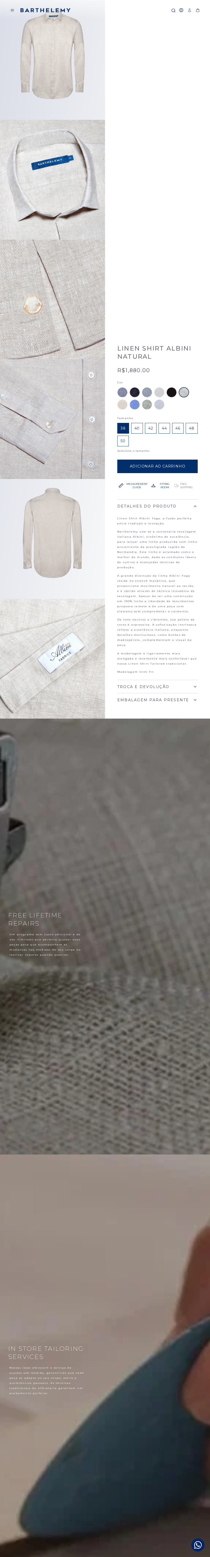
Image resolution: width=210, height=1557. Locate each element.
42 (150, 428)
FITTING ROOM (165, 485)
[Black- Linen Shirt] (171, 392)
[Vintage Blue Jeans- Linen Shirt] (122, 392)
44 (164, 428)
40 (137, 428)
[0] (198, 10)
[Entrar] (189, 10)
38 (123, 428)
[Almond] (122, 404)
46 (177, 428)
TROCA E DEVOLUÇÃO (143, 686)
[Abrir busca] (173, 10)
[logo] (45, 10)
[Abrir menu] (12, 10)
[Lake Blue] (135, 404)
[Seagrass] (147, 404)
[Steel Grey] (159, 404)
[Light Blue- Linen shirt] (147, 392)
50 (123, 441)
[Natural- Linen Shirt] (184, 392)
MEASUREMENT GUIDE (137, 485)
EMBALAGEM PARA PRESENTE (153, 700)
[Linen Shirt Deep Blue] (135, 392)
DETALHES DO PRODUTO (147, 506)
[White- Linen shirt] (159, 392)
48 (191, 428)
